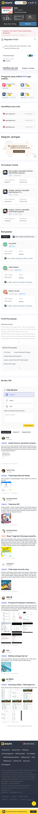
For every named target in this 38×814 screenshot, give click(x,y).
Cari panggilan (31, 753)
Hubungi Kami (16, 750)
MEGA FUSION (23, 796)
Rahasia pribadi (20, 753)
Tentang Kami (5, 750)
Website (28, 24)
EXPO (33, 757)
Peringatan (25, 750)
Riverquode (5, 796)
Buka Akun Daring (10, 24)
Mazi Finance (14, 799)
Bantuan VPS (17, 761)
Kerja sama (26, 761)
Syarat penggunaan (7, 753)
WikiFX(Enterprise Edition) (11, 757)
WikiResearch (7, 761)
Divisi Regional (5, 764)
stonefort (14, 796)
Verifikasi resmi (25, 757)
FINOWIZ (4, 799)
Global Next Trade (25, 799)
